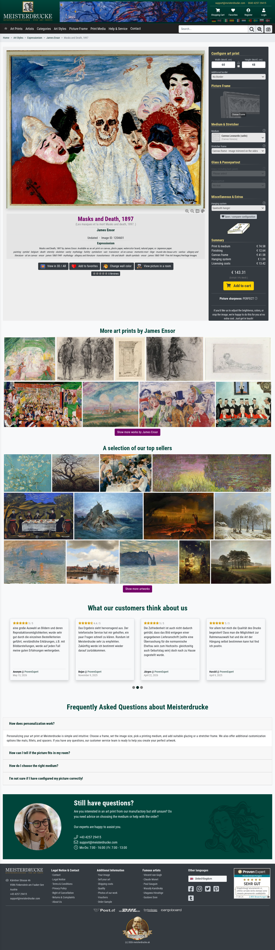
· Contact (55, 875)
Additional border (219, 72)
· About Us (56, 901)
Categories (44, 29)
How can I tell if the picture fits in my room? (39, 753)
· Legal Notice (58, 879)
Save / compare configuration (239, 216)
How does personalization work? (32, 723)
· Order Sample (104, 901)
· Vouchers (102, 897)
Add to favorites (87, 266)
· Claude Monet (150, 879)
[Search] (252, 29)
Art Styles (60, 29)
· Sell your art (103, 879)
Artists (29, 29)
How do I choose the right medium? (33, 766)
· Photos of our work (107, 893)
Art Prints (16, 29)
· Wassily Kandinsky (153, 888)
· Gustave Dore (150, 897)
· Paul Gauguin (150, 884)
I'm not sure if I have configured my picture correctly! (46, 778)
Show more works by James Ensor (137, 432)
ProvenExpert (30, 671)
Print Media (98, 29)
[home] (6, 28)
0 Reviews (113, 273)
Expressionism (34, 37)
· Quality (101, 888)
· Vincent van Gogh (152, 875)
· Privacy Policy (59, 888)
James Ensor (53, 37)
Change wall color (120, 266)
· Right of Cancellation (62, 893)
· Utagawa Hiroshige (153, 893)
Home (6, 37)
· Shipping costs (105, 884)
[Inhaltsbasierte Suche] (260, 29)
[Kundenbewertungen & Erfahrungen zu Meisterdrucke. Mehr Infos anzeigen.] (252, 883)
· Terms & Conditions (61, 884)
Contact (135, 28)
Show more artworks (137, 589)
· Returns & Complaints (63, 897)
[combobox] (238, 77)
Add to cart (241, 286)
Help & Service (118, 29)
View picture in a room (156, 266)
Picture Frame (78, 29)
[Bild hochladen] (268, 29)
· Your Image (103, 875)
